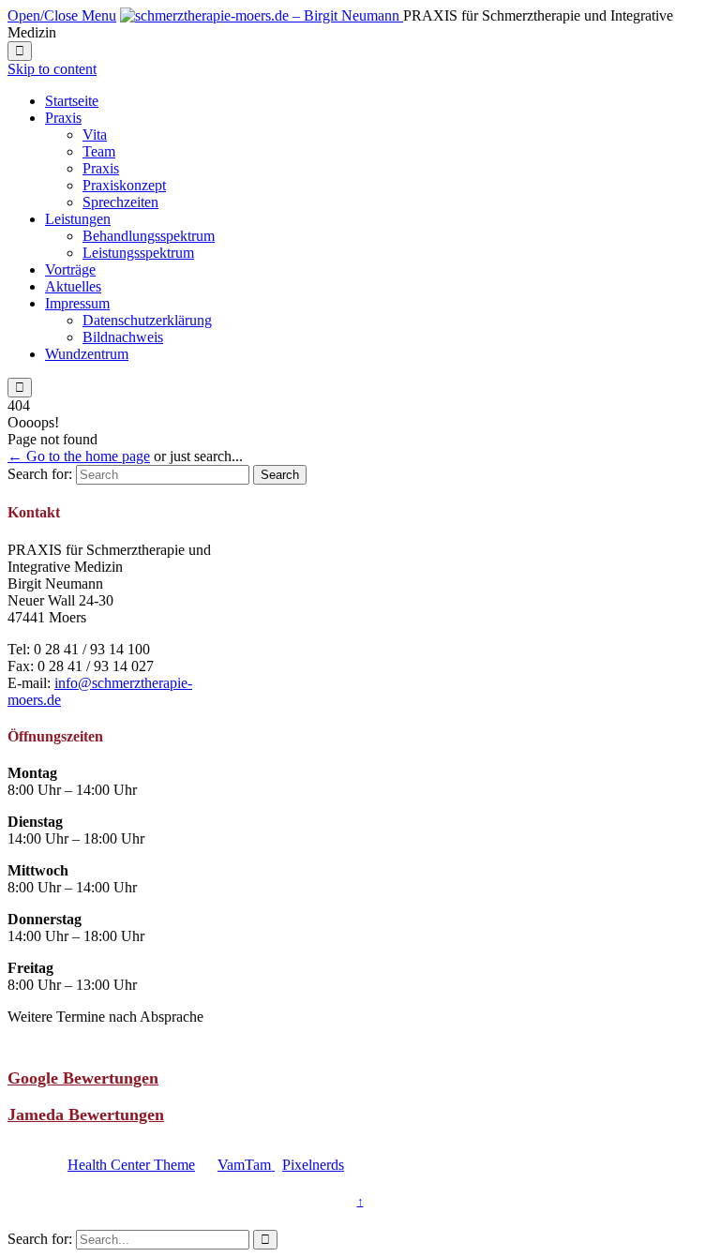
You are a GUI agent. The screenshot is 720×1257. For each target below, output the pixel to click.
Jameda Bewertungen (86, 1114)
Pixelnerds (313, 1165)
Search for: (40, 474)
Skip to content (52, 69)
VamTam (246, 1165)
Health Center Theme (131, 1165)
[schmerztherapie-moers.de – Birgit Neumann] (261, 15)
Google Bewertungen (83, 1078)
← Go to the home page (79, 456)
